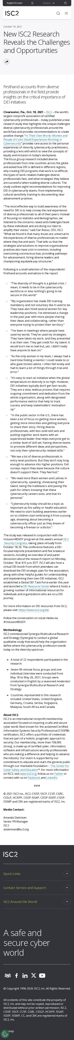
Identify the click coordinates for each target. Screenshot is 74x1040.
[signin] (32, 3)
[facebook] (16, 975)
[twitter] (33, 975)
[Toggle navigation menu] (66, 13)
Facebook (34, 778)
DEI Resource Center (36, 586)
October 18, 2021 (12, 26)
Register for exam (14, 3)
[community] (7, 975)
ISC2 (49, 112)
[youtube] (42, 975)
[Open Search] (58, 13)
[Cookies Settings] (5, 1034)
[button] (65, 3)
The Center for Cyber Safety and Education (36, 768)
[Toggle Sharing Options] (6, 62)
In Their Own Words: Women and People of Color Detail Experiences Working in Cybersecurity (35, 139)
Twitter (58, 774)
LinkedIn (51, 778)
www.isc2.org (28, 774)
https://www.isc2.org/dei (34, 610)
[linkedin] (25, 975)
